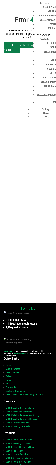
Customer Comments (15, 391)
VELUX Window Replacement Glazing (22, 415)
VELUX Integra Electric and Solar (20, 447)
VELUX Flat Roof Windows (17, 454)
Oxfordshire (8, 351)
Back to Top (28, 308)
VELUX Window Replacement (19, 411)
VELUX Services (13, 369)
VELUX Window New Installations (21, 408)
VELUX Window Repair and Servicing (22, 419)
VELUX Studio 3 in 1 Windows (19, 461)
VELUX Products (13, 372)
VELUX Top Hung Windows (18, 443)
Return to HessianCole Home (24, 47)
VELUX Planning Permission (18, 426)
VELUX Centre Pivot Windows (19, 439)
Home (8, 365)
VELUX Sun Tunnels (14, 450)
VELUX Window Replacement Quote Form (24, 394)
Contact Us (11, 387)
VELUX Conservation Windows (19, 458)
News (46, 113)
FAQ (47, 116)
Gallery (45, 109)
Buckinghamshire (21, 353)
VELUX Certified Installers (17, 422)
